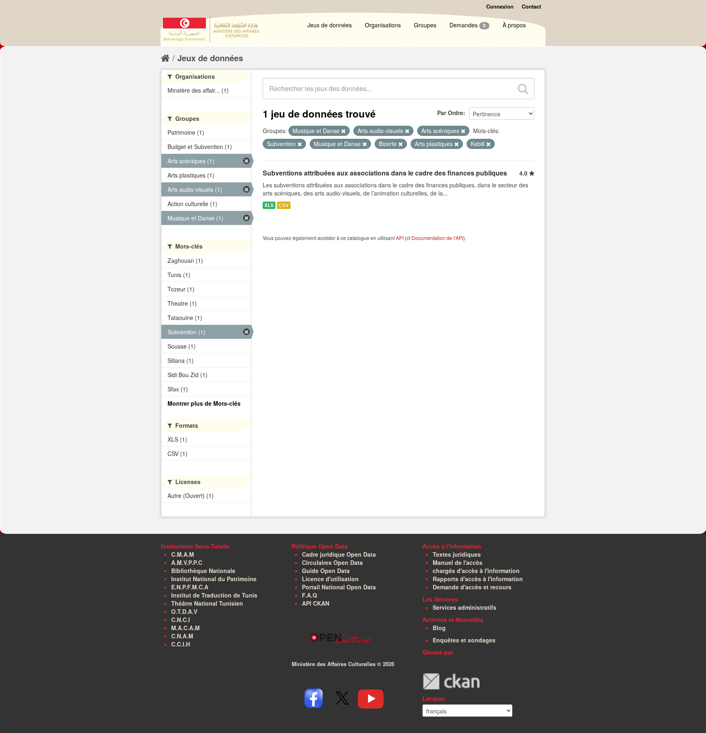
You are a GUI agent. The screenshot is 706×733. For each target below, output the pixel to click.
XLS (269, 205)
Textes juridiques (457, 554)
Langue (433, 698)
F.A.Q (309, 595)
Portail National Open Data (339, 587)
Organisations (383, 25)
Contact (531, 6)
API (400, 237)
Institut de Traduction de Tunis (214, 595)
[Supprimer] (343, 131)
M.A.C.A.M (185, 628)
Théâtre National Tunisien (207, 603)
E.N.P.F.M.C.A (189, 587)
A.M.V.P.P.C (186, 562)
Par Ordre (450, 113)
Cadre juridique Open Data (339, 554)
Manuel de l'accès (458, 562)
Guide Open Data (326, 570)
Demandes (467, 25)
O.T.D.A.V (184, 611)
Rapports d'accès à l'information (478, 579)
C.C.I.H (180, 644)
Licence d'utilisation (330, 579)
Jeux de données (329, 25)
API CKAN (315, 603)
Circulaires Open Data (332, 562)
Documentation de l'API (437, 237)
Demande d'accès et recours (472, 587)
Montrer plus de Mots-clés (204, 403)
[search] (523, 88)
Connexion (500, 6)
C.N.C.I (180, 619)
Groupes (425, 25)
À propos (514, 25)
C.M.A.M (182, 554)
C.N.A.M (182, 636)
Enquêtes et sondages (464, 640)
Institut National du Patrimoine (214, 579)
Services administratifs (464, 607)
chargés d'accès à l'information (476, 570)
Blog (439, 628)
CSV (284, 205)
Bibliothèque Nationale (203, 570)
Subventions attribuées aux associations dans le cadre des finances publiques (385, 173)
